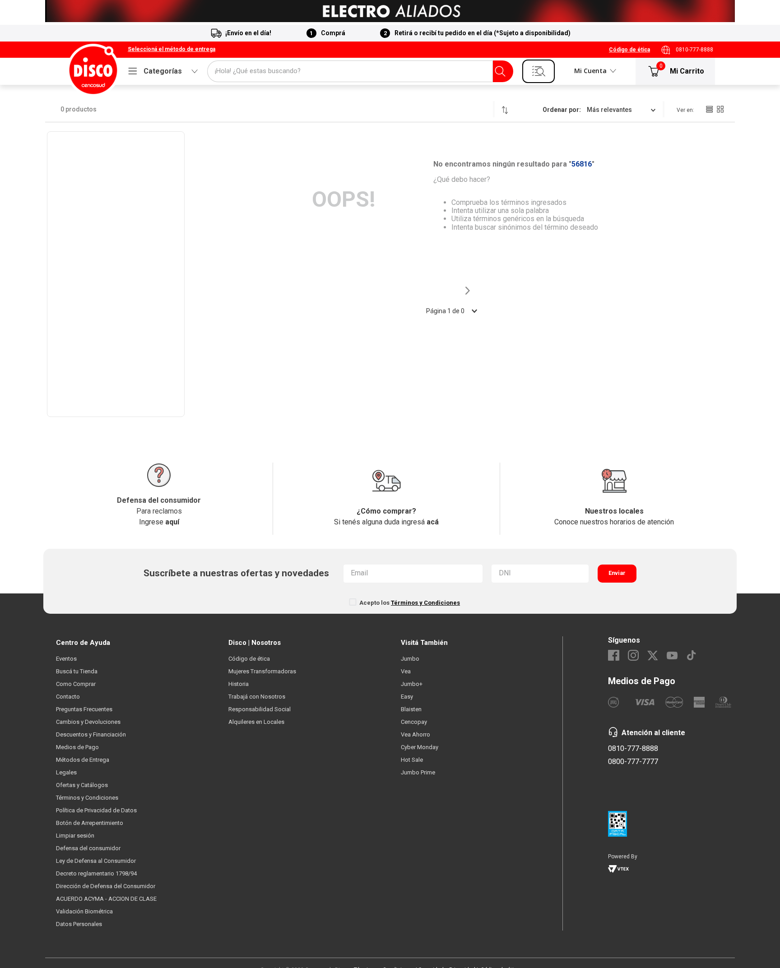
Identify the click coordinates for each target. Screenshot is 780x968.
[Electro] (390, 11)
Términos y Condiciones (425, 602)
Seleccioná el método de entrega (171, 49)
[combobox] (360, 71)
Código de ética (629, 49)
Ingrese (159, 522)
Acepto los (409, 602)
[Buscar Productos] (500, 71)
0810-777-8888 (694, 49)
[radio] (709, 109)
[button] (171, 49)
